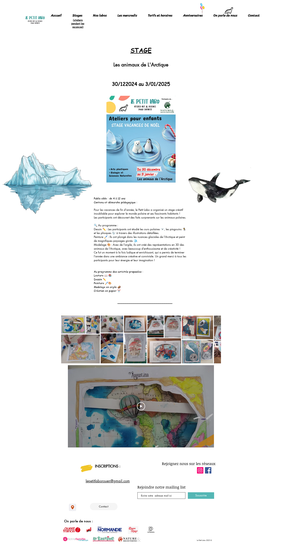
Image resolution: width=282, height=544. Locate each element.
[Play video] (141, 406)
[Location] (72, 507)
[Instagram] (200, 470)
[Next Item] (215, 339)
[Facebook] (208, 470)
